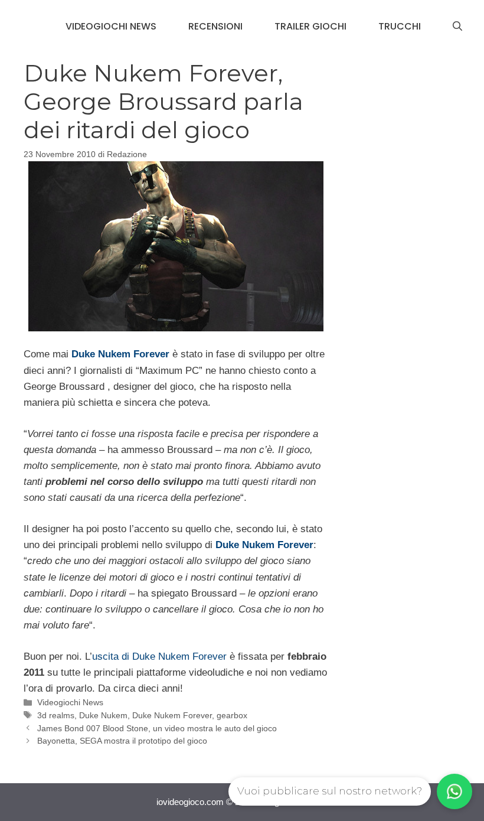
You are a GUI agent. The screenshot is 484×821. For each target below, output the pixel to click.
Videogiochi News (111, 26)
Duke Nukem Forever (172, 715)
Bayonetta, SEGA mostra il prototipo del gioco (122, 740)
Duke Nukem (103, 715)
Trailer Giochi (310, 26)
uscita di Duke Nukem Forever (159, 656)
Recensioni (215, 26)
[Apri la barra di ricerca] (457, 26)
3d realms (55, 715)
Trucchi (399, 26)
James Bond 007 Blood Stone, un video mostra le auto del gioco (157, 728)
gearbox (232, 715)
